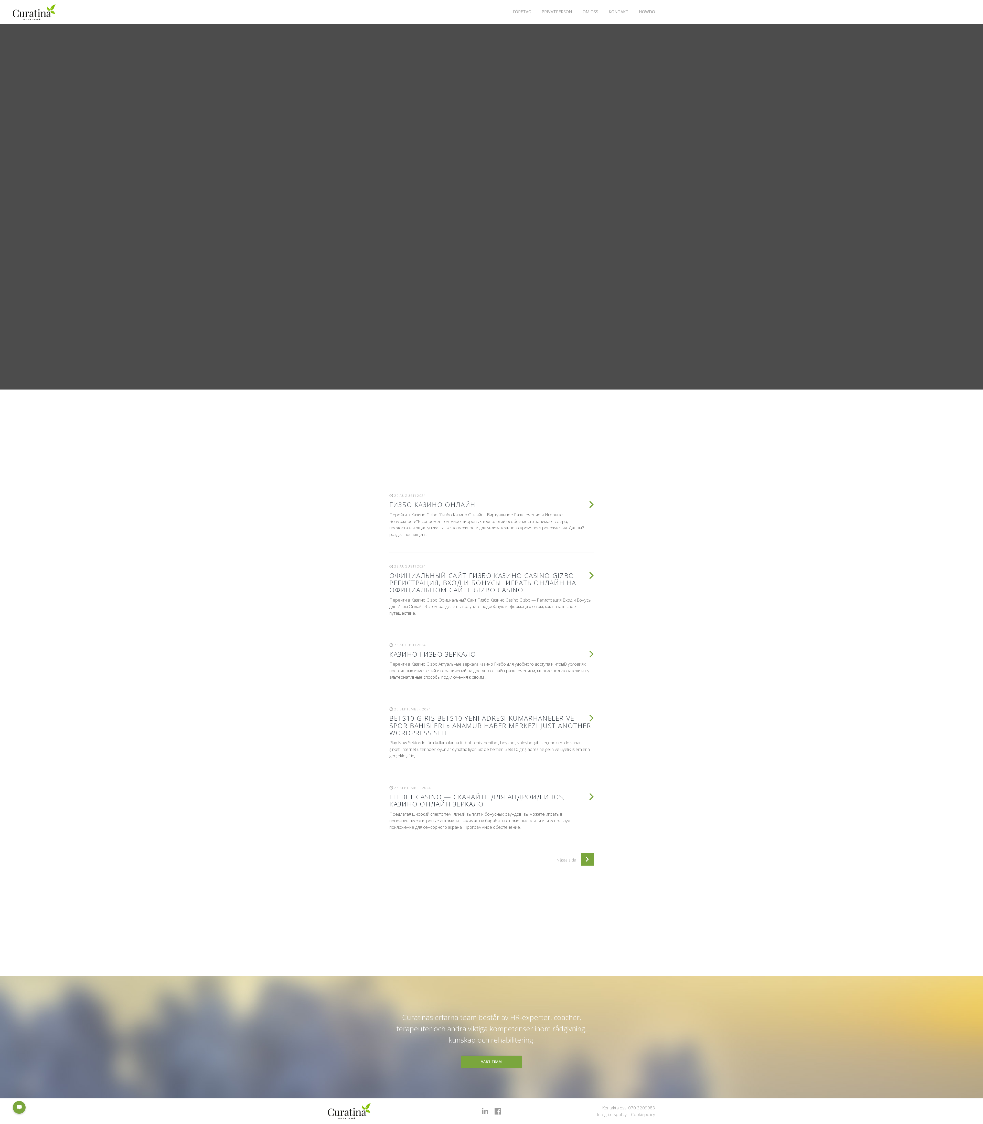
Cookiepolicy (643, 1114)
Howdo (647, 12)
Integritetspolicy (612, 1114)
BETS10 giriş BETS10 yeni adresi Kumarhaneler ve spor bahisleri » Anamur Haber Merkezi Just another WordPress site (490, 725)
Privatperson (557, 12)
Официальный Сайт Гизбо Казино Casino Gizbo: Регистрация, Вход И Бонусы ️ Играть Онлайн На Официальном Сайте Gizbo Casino (482, 582)
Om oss (590, 12)
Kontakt (618, 12)
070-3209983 (641, 1108)
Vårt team (491, 1061)
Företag (522, 12)
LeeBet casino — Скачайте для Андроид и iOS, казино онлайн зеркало (477, 800)
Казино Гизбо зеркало (432, 654)
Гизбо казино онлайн (432, 504)
